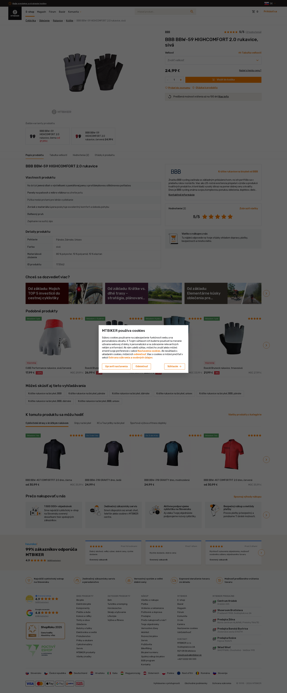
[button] (140, 354)
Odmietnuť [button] (142, 366)
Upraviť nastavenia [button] (116, 366)
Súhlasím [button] (174, 366)
